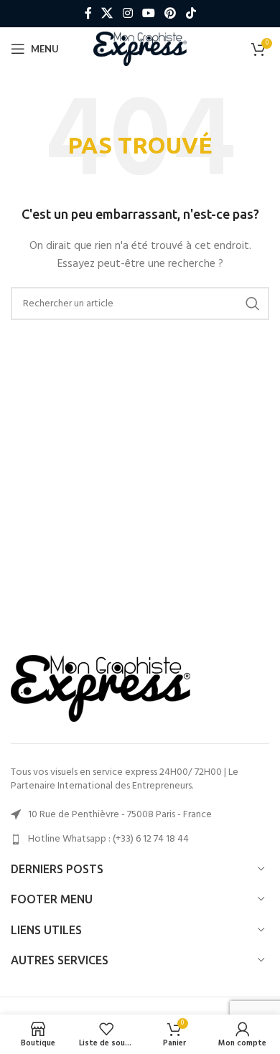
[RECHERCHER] (252, 303)
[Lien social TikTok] (190, 13)
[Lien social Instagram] (127, 13)
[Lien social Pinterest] (170, 13)
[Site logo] (140, 49)
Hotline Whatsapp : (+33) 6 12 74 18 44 (108, 839)
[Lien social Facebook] (88, 13)
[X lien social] (107, 13)
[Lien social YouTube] (148, 13)
